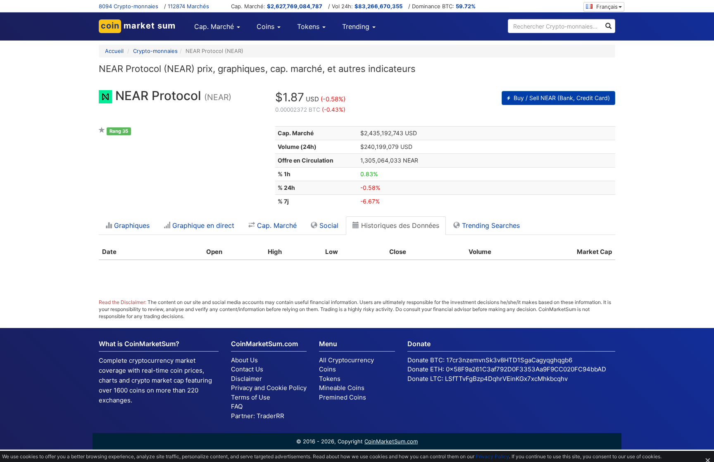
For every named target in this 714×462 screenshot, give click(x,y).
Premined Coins (342, 397)
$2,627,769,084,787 (294, 6)
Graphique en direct (202, 225)
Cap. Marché (276, 225)
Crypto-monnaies (155, 51)
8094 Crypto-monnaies (128, 6)
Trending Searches (490, 225)
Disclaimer (246, 379)
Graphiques (131, 225)
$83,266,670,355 (378, 6)
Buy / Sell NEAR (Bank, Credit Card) (561, 97)
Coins (327, 369)
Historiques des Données (399, 225)
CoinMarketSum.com (391, 441)
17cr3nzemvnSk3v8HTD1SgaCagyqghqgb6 (509, 360)
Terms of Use (250, 397)
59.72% (466, 6)
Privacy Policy (492, 456)
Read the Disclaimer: (122, 302)
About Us (244, 360)
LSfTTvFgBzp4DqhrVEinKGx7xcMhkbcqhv (506, 379)
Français (606, 6)
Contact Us (247, 369)
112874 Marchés (188, 6)
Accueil (114, 51)
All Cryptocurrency (346, 360)
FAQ (237, 406)
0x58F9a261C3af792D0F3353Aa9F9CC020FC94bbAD (526, 369)
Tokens (329, 379)
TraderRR (270, 416)
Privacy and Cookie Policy (269, 388)
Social (327, 225)
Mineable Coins (341, 388)
